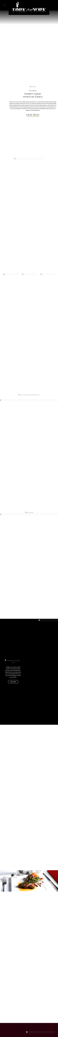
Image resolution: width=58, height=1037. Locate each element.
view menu (13, 681)
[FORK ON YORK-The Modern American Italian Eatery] (29, 7)
